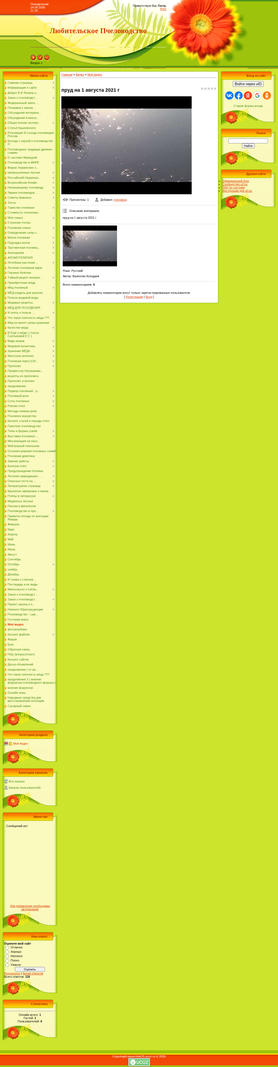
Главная (66, 74)
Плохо (15, 960)
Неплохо (17, 956)
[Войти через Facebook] (239, 95)
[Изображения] (90, 246)
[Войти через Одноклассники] (267, 95)
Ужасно (16, 964)
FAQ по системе (233, 187)
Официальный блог (235, 181)
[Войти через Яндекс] (248, 95)
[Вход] (47, 59)
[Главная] (33, 59)
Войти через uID (248, 84)
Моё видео (20, 743)
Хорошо (16, 951)
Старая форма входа (248, 105)
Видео (80, 74)
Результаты (12, 973)
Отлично (17, 947)
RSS (163, 9)
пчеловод (120, 199)
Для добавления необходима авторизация (30, 907)
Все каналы (17, 781)
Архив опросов (33, 973)
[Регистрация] (40, 59)
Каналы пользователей (24, 787)
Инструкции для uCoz (237, 190)
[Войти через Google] (257, 95)
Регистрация (134, 296)
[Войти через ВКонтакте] (229, 95)
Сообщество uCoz (235, 184)
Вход (149, 296)
